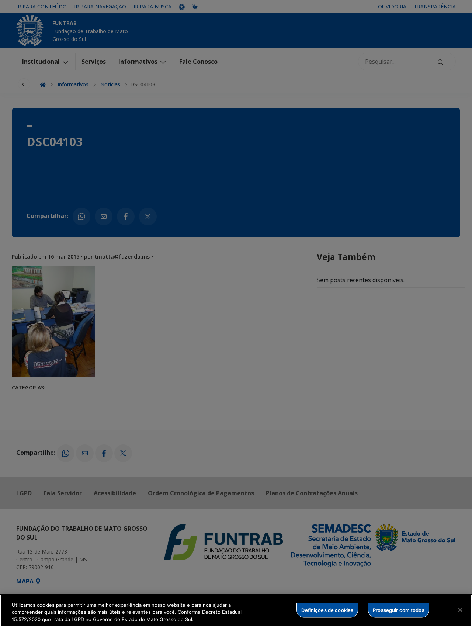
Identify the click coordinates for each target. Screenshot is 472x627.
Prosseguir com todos (398, 610)
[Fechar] (460, 610)
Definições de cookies (327, 610)
